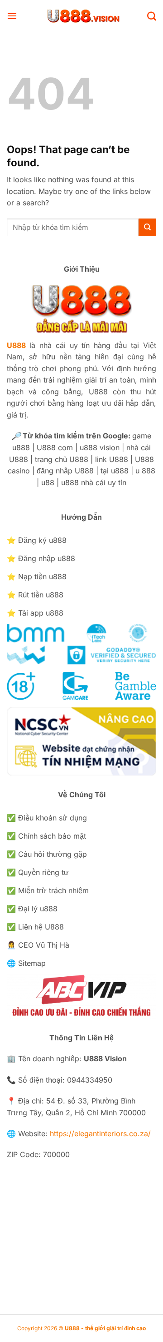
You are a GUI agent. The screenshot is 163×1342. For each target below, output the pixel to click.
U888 (16, 345)
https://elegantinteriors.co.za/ (100, 1133)
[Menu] (12, 16)
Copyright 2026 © (81, 1328)
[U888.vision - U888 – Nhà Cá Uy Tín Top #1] (82, 16)
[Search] (151, 16)
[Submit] (147, 227)
